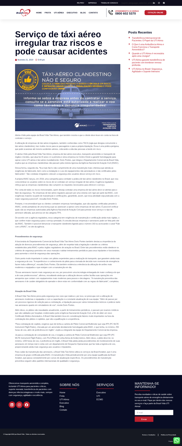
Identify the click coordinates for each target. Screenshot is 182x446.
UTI (98, 396)
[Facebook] (26, 404)
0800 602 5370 (125, 13)
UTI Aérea (59, 13)
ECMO (99, 399)
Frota (48, 13)
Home (39, 13)
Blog (83, 13)
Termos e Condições (148, 435)
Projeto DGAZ (173, 441)
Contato (93, 13)
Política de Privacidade (168, 435)
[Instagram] (19, 404)
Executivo (72, 13)
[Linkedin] (12, 404)
